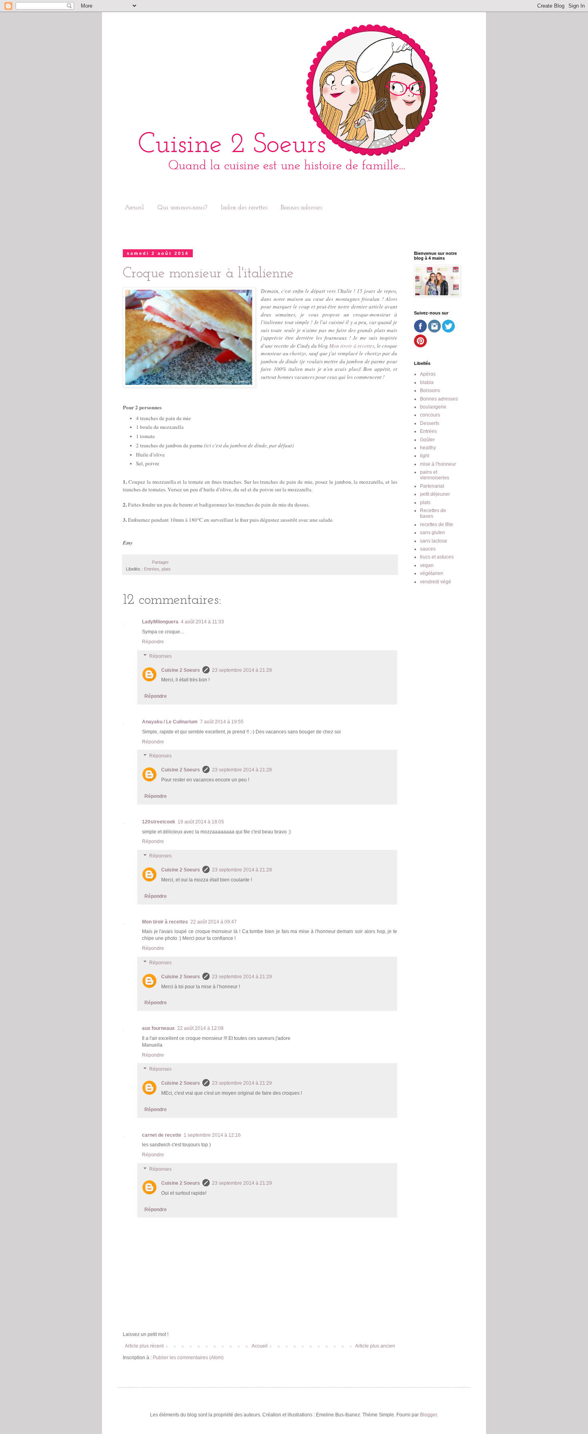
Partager (160, 562)
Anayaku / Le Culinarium (170, 722)
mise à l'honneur (438, 464)
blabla (427, 382)
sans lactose (433, 541)
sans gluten (432, 532)
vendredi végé (435, 582)
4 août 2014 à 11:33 (202, 622)
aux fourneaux (158, 1028)
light (424, 456)
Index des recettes (244, 207)
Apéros (428, 374)
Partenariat (432, 486)
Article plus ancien (375, 1346)
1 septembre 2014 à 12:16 (212, 1135)
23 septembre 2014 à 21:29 (242, 976)
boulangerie (433, 407)
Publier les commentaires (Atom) (188, 1357)
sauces (428, 549)
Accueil (134, 207)
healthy (428, 448)
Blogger (428, 1415)
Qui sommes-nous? (182, 207)
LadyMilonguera (160, 622)
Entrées (151, 569)
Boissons (430, 390)
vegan (427, 565)
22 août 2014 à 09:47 (213, 922)
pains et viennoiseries (434, 475)
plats (166, 569)
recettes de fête (436, 524)
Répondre (153, 642)
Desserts (429, 423)
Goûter (427, 440)
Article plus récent (144, 1346)
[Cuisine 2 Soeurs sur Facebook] (420, 331)
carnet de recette (161, 1135)
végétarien (431, 573)
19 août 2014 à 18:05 (201, 822)
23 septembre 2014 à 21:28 (242, 670)
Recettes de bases (433, 513)
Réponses (160, 656)
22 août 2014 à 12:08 (200, 1028)
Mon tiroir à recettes (351, 345)
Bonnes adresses (301, 207)
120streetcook (158, 822)
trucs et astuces (437, 557)
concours (430, 415)
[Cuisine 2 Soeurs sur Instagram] (434, 331)
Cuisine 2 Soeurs (180, 670)
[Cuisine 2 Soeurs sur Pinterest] (420, 345)
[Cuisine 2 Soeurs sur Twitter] (448, 331)
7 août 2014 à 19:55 (222, 722)
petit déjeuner (435, 494)
